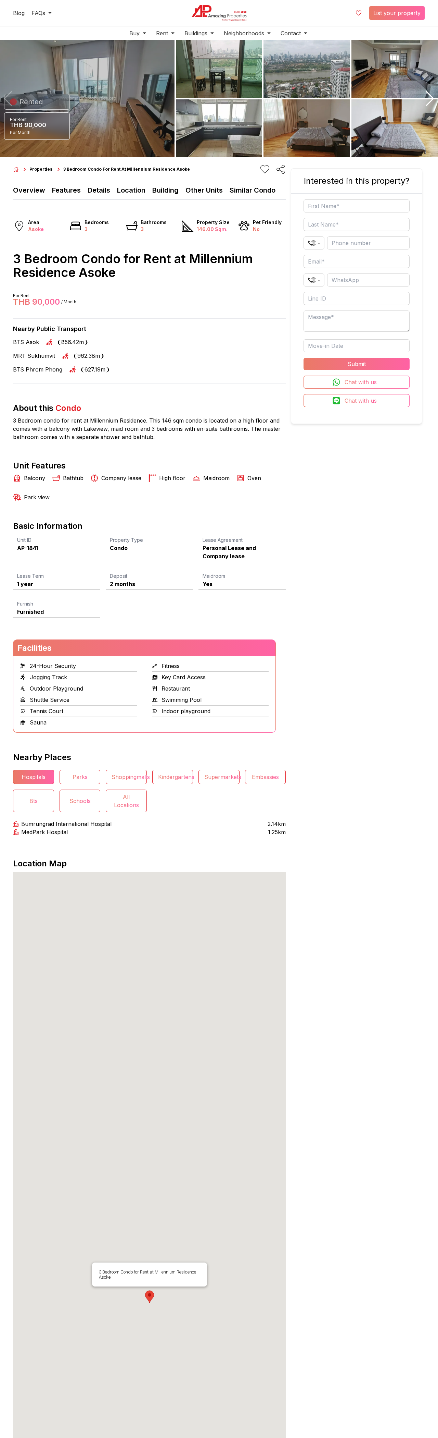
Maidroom (214, 576)
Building (165, 190)
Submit (357, 364)
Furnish (25, 604)
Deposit (118, 576)
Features (66, 190)
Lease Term (30, 576)
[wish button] (358, 13)
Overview (29, 190)
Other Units (204, 190)
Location (131, 190)
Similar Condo (252, 190)
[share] (280, 169)
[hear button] (265, 169)
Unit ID (24, 540)
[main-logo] (219, 13)
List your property (397, 13)
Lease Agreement (223, 540)
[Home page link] (15, 169)
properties (40, 169)
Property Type (126, 540)
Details (99, 190)
